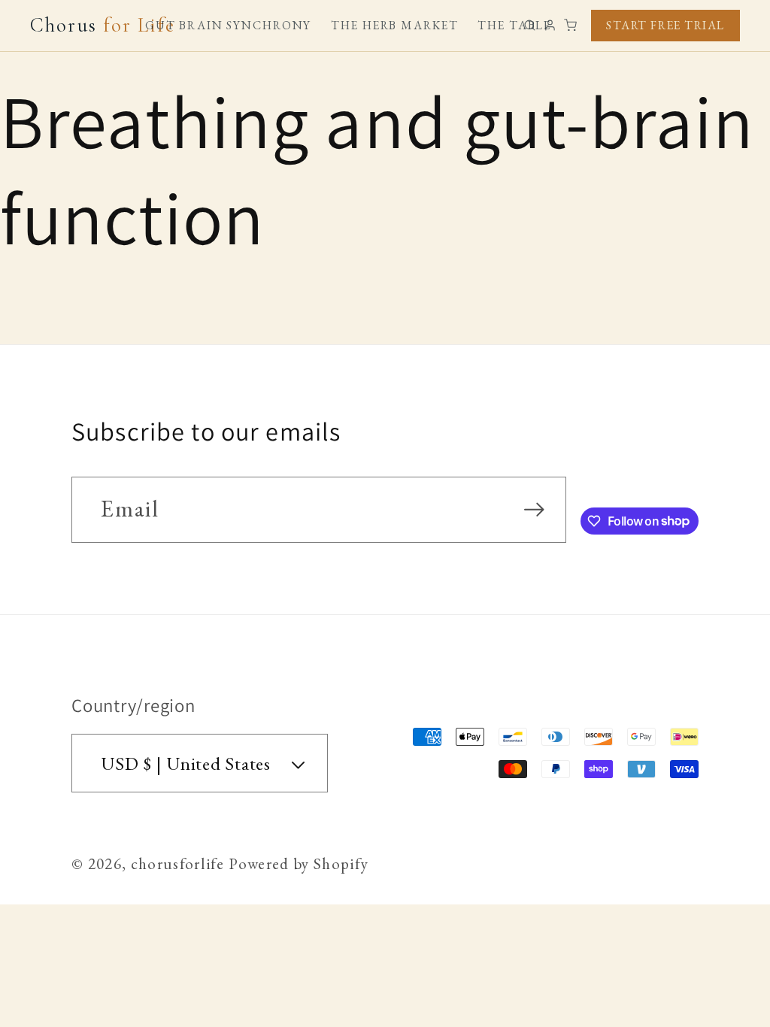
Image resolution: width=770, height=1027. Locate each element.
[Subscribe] (533, 510)
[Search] (529, 25)
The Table (514, 26)
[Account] (550, 25)
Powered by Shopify (298, 863)
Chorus (102, 26)
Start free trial (665, 25)
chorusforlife (177, 863)
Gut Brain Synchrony (228, 26)
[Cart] (570, 25)
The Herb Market (394, 26)
